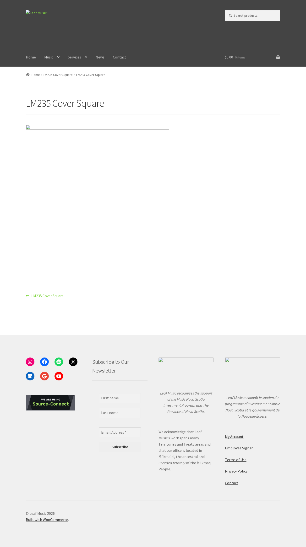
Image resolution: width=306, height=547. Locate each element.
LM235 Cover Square (58, 75)
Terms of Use (235, 459)
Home (31, 57)
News (100, 57)
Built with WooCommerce (47, 519)
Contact (119, 57)
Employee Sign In (239, 448)
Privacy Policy (236, 471)
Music (48, 57)
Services (74, 57)
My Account (234, 436)
